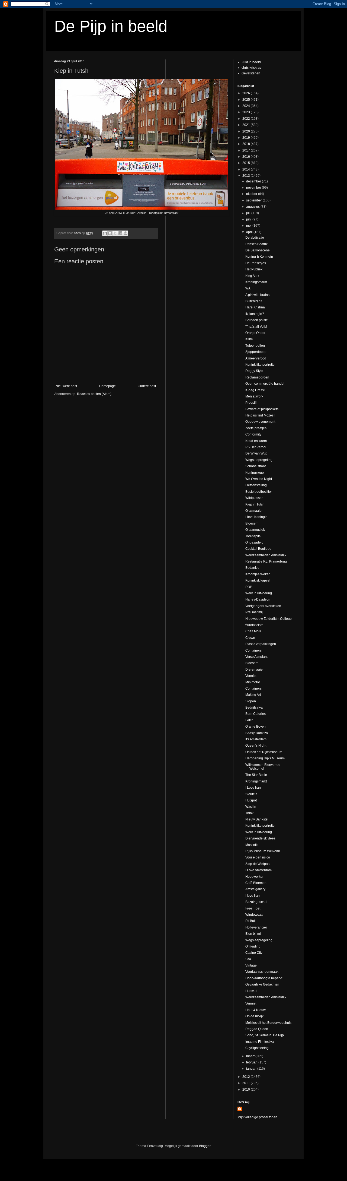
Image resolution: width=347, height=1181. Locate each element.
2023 (246, 112)
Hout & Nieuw (255, 1010)
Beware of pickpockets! (262, 409)
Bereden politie (256, 320)
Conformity (253, 434)
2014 (246, 169)
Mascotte (252, 845)
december (254, 181)
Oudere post (147, 386)
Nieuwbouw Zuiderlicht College (268, 619)
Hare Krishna (255, 307)
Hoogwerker (254, 877)
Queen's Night (255, 745)
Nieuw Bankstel (256, 819)
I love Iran (252, 896)
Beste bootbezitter (258, 492)
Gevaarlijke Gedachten (262, 984)
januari (251, 1069)
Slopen (250, 701)
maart (250, 1056)
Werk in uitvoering (258, 593)
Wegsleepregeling (258, 460)
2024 (246, 106)
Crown (250, 638)
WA (247, 288)
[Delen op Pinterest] (125, 233)
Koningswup (254, 473)
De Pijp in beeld (110, 26)
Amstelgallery (255, 889)
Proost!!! (251, 403)
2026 (246, 93)
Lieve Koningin (256, 517)
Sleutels (251, 794)
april (249, 232)
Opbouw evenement (260, 422)
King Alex (252, 276)
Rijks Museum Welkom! (262, 851)
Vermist (250, 676)
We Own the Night (258, 479)
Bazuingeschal (256, 902)
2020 (246, 131)
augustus (253, 207)
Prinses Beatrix (256, 244)
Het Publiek (253, 269)
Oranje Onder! (255, 333)
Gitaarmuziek (255, 530)
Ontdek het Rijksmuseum (263, 752)
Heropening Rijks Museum (265, 758)
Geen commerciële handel (264, 384)
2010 (246, 1089)
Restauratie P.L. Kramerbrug (266, 561)
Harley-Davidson (257, 599)
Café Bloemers (256, 883)
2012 (246, 1077)
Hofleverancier (256, 927)
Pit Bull (250, 921)
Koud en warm (256, 441)
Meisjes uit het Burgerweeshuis (268, 1023)
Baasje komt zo (256, 733)
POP (248, 587)
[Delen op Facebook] (120, 233)
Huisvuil (251, 991)
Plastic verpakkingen (260, 644)
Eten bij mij (253, 934)
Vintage (251, 965)
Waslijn (250, 807)
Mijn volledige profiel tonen (257, 1117)
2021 (246, 125)
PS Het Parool (255, 447)
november (254, 188)
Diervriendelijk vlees (260, 838)
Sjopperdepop (255, 352)
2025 (246, 100)
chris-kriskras (251, 68)
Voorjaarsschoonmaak (261, 972)
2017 (246, 150)
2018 (246, 144)
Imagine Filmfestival (260, 1042)
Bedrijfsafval (254, 707)
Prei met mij (254, 612)
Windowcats (254, 915)
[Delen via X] (115, 233)
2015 (246, 163)
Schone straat (255, 466)
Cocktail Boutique (258, 549)
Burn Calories (255, 714)
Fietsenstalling (256, 485)
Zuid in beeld (251, 62)
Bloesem (251, 523)
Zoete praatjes (255, 428)
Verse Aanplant (256, 657)
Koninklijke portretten (261, 365)
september (254, 200)
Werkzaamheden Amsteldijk (265, 555)
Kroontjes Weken (258, 574)
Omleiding (253, 946)
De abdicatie (254, 237)
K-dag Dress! (255, 390)
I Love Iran (253, 788)
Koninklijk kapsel (257, 580)
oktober (252, 194)
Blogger (204, 1146)
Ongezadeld (254, 542)
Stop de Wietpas (257, 864)
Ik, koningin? (254, 314)
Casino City (253, 953)
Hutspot (251, 800)
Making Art (253, 695)
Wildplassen (254, 498)
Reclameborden (257, 377)
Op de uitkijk (254, 1016)
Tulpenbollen (255, 346)
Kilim (249, 339)
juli (248, 213)
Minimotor (252, 682)
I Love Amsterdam (258, 870)
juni (249, 219)
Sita (248, 959)
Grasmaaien (254, 511)
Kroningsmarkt (256, 282)
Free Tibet (252, 908)
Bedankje (252, 568)
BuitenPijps (253, 301)
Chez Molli (253, 631)
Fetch (249, 720)
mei (249, 226)
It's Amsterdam (255, 739)
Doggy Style (254, 371)
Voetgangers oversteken (263, 606)
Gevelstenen (251, 73)
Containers (253, 650)
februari (252, 1062)
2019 (246, 138)
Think (249, 813)
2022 (246, 119)
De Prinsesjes (255, 263)
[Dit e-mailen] (105, 233)
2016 (246, 157)
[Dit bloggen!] (110, 233)
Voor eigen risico (257, 857)
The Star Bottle (256, 775)
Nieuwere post (66, 386)
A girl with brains (257, 295)
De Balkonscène (257, 250)
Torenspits (253, 536)
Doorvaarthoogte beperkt (263, 978)
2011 (246, 1083)
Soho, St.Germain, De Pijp (264, 1035)
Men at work (254, 396)
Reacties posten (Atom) (94, 394)
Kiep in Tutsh (255, 504)
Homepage (107, 386)
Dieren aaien (255, 669)
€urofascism (254, 625)
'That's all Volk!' (256, 327)
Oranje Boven (255, 726)
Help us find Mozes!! (260, 415)
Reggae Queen (256, 1029)
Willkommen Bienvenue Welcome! (262, 767)
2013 (246, 176)
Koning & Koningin (259, 256)
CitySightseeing (257, 1048)
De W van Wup (256, 453)
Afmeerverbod (255, 358)
